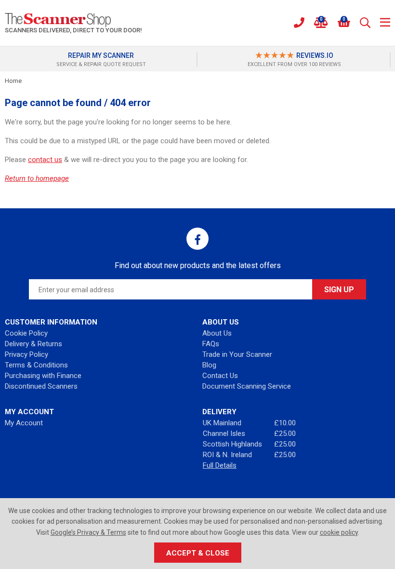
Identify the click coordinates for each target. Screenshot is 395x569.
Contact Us (220, 375)
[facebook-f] (197, 239)
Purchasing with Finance (43, 375)
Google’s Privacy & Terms (88, 532)
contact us (45, 159)
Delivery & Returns (33, 343)
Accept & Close (197, 553)
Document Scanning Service (246, 386)
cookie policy (339, 532)
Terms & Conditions (36, 365)
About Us (217, 333)
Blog (209, 365)
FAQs (210, 343)
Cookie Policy (26, 333)
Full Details (220, 465)
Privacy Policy (26, 354)
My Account (24, 423)
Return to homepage (37, 178)
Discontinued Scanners (41, 386)
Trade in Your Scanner (237, 354)
